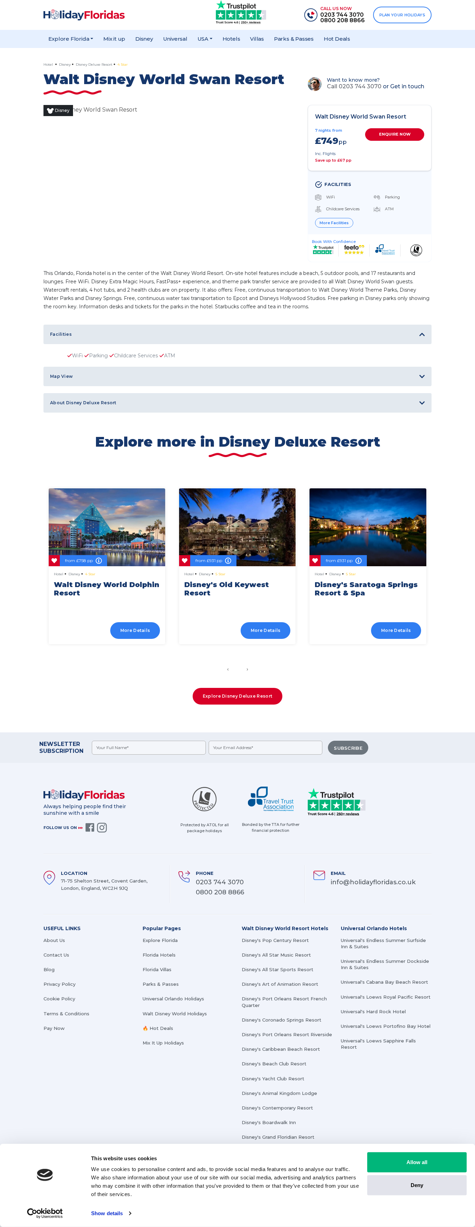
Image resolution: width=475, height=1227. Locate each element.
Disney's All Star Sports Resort (277, 969)
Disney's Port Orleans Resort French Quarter (284, 1002)
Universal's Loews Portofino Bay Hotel (385, 1026)
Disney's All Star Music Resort (276, 955)
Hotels (231, 38)
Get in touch (407, 86)
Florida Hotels (159, 955)
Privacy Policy (59, 984)
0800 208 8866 (220, 892)
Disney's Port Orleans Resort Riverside (287, 1034)
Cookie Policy (59, 998)
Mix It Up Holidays (163, 1043)
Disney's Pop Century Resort (275, 940)
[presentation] (227, 669)
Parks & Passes (294, 38)
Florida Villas (157, 969)
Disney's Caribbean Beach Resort (281, 1049)
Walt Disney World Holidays (175, 1013)
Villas (257, 38)
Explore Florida (160, 940)
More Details (135, 630)
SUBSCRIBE (348, 748)
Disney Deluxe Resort (94, 64)
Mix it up (114, 38)
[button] (234, 652)
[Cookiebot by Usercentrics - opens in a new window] (45, 1213)
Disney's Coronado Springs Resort (281, 1020)
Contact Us (56, 955)
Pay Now (54, 1028)
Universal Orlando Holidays (173, 998)
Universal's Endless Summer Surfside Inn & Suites (383, 943)
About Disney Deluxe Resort (83, 402)
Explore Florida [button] (68, 38)
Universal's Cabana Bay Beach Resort (384, 982)
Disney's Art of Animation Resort (280, 984)
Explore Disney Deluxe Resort (237, 696)
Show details (107, 1213)
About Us (54, 940)
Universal (175, 38)
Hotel (48, 64)
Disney (144, 38)
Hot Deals (337, 38)
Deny (417, 1185)
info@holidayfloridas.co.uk (373, 882)
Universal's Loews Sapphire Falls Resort (378, 1044)
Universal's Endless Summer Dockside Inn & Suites (385, 964)
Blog (49, 969)
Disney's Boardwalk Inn (269, 1122)
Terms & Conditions (66, 1013)
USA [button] (203, 38)
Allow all (416, 1162)
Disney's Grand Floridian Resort (278, 1137)
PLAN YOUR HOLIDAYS (402, 15)
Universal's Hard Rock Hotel (373, 1011)
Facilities (61, 334)
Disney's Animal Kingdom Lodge (279, 1093)
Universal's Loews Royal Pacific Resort (385, 997)
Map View (61, 376)
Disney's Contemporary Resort (277, 1108)
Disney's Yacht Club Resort (273, 1078)
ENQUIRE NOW (395, 134)
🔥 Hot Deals (158, 1028)
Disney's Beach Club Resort (274, 1063)
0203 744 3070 (220, 882)
